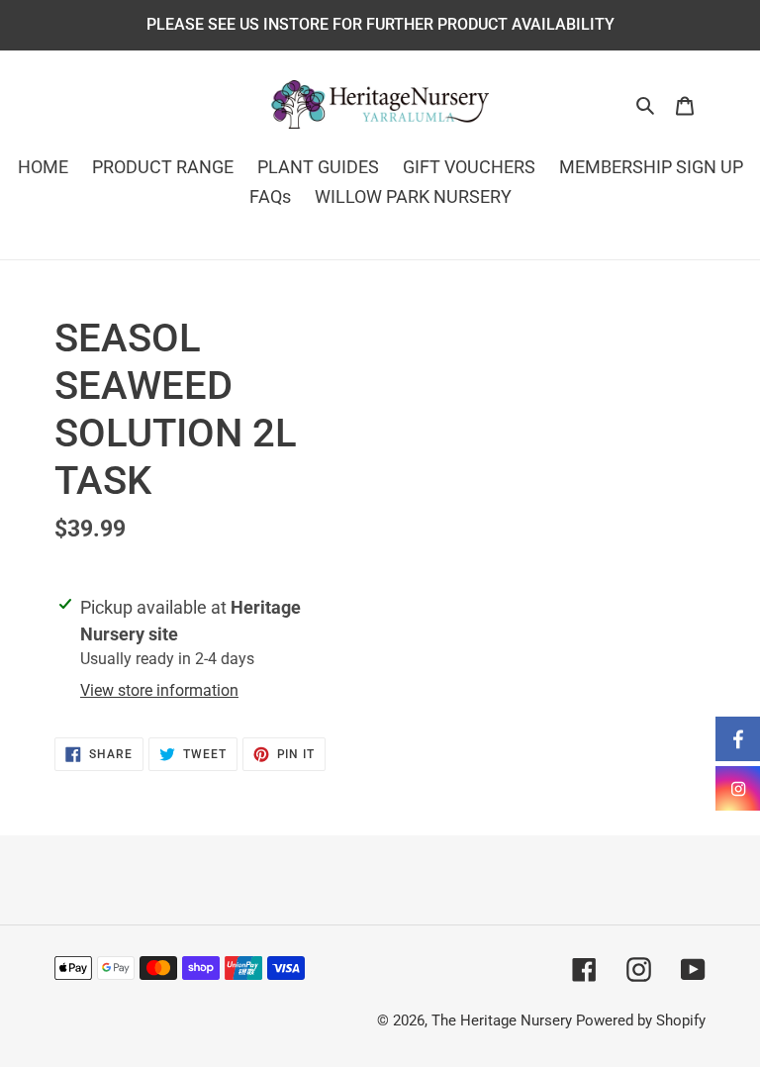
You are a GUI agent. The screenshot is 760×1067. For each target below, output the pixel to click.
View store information (159, 690)
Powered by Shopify (641, 1020)
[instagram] (737, 788)
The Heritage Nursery (501, 1020)
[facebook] (737, 739)
